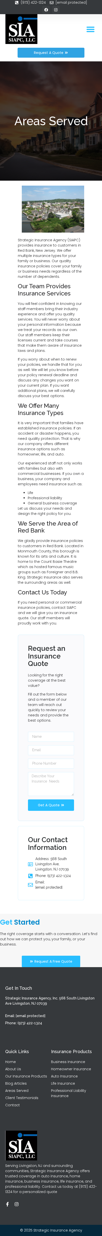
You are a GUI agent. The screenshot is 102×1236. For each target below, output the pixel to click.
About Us (13, 1069)
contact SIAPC (63, 607)
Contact (12, 1105)
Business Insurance (68, 1061)
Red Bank (55, 545)
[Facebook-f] (7, 1204)
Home (10, 1061)
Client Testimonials (21, 1097)
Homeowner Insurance (71, 1069)
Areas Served (16, 1090)
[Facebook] (46, 9)
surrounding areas (41, 582)
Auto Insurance (64, 1076)
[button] (90, 29)
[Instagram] (16, 1204)
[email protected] (48, 887)
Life (30, 492)
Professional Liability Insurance (68, 1093)
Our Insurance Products (26, 1076)
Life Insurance (63, 1083)
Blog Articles (16, 1083)
